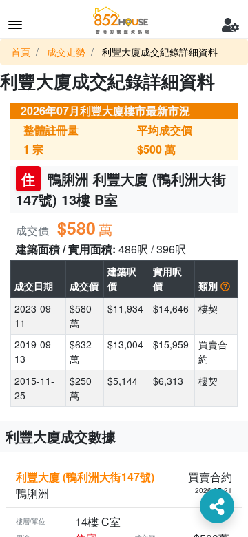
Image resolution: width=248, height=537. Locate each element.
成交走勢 (66, 52)
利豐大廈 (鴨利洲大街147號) (85, 477)
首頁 (20, 52)
